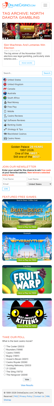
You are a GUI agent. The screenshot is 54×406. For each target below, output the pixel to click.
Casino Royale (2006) (16, 362)
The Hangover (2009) (17, 374)
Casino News (14, 138)
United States (14, 79)
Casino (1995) (13, 352)
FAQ (16, 396)
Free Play (12, 106)
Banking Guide (15, 124)
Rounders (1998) (14, 349)
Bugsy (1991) (12, 356)
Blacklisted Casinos (17, 133)
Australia (12, 93)
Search (47, 73)
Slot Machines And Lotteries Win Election (24, 46)
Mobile (11, 111)
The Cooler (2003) (15, 346)
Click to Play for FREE (27, 227)
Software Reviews (16, 120)
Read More (27, 63)
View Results (27, 385)
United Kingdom (15, 84)
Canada (11, 88)
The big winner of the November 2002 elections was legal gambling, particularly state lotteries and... (27, 56)
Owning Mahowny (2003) (18, 365)
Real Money (13, 102)
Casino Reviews (15, 115)
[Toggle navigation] (45, 5)
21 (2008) (11, 368)
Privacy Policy (26, 396)
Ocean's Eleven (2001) (17, 359)
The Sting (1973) (14, 371)
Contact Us (39, 396)
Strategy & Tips (15, 129)
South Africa (14, 97)
